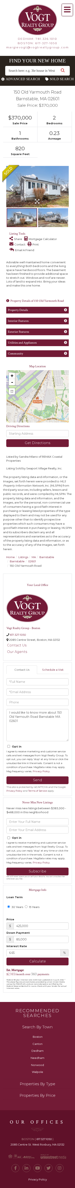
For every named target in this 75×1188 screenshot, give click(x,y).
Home (10, 557)
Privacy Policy (41, 771)
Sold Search (62, 79)
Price (10, 919)
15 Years (33, 907)
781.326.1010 (46, 38)
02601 (32, 561)
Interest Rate (16, 946)
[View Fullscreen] (12, 391)
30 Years (17, 907)
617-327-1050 (46, 43)
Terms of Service (37, 790)
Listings (23, 557)
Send (37, 780)
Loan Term (14, 897)
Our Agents (17, 652)
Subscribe (37, 871)
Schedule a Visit (53, 669)
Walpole (37, 1072)
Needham (37, 1058)
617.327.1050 (44, 1139)
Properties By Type (37, 1084)
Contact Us (16, 645)
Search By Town (37, 1027)
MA (34, 557)
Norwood (37, 1065)
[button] (62, 70)
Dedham (37, 1050)
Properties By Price (37, 1095)
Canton (37, 1043)
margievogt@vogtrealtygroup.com (37, 47)
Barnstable (46, 557)
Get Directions (37, 443)
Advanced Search (23, 79)
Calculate (37, 961)
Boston (37, 1036)
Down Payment (18, 932)
